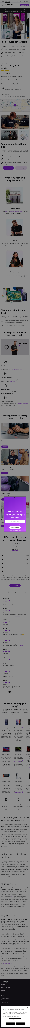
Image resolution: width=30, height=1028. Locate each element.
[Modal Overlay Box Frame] (15, 514)
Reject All (10, 1024)
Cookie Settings (15, 1020)
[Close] (27, 1007)
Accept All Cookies (20, 1024)
